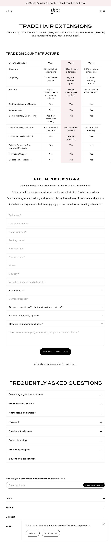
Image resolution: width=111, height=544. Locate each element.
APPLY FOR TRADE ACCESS (55, 351)
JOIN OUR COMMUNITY (94, 485)
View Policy (51, 533)
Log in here (69, 364)
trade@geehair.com (91, 204)
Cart (102, 11)
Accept (33, 533)
